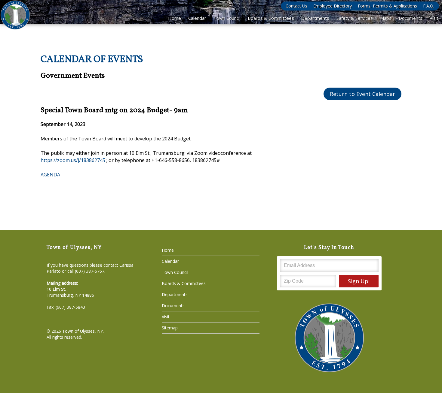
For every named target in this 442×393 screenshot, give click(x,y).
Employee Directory (332, 6)
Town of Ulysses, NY (82, 331)
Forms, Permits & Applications (387, 6)
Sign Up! (359, 281)
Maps (385, 18)
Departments (315, 18)
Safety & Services (354, 18)
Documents (410, 18)
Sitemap (170, 328)
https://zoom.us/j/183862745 (73, 160)
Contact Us (296, 6)
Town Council (227, 18)
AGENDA (50, 174)
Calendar (197, 18)
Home (174, 18)
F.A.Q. (428, 6)
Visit (434, 18)
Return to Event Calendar (362, 94)
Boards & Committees (271, 18)
